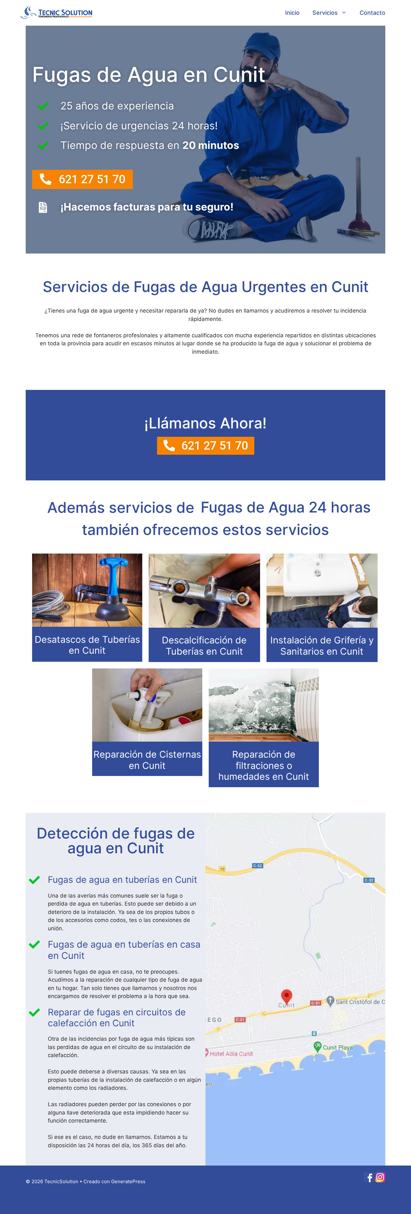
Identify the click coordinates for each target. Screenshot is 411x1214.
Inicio (292, 12)
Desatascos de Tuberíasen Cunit (87, 645)
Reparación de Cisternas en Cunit (147, 760)
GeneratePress (128, 1181)
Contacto (372, 12)
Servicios (325, 12)
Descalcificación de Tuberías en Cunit (204, 645)
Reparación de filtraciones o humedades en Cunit (263, 765)
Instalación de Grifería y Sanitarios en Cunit (322, 645)
